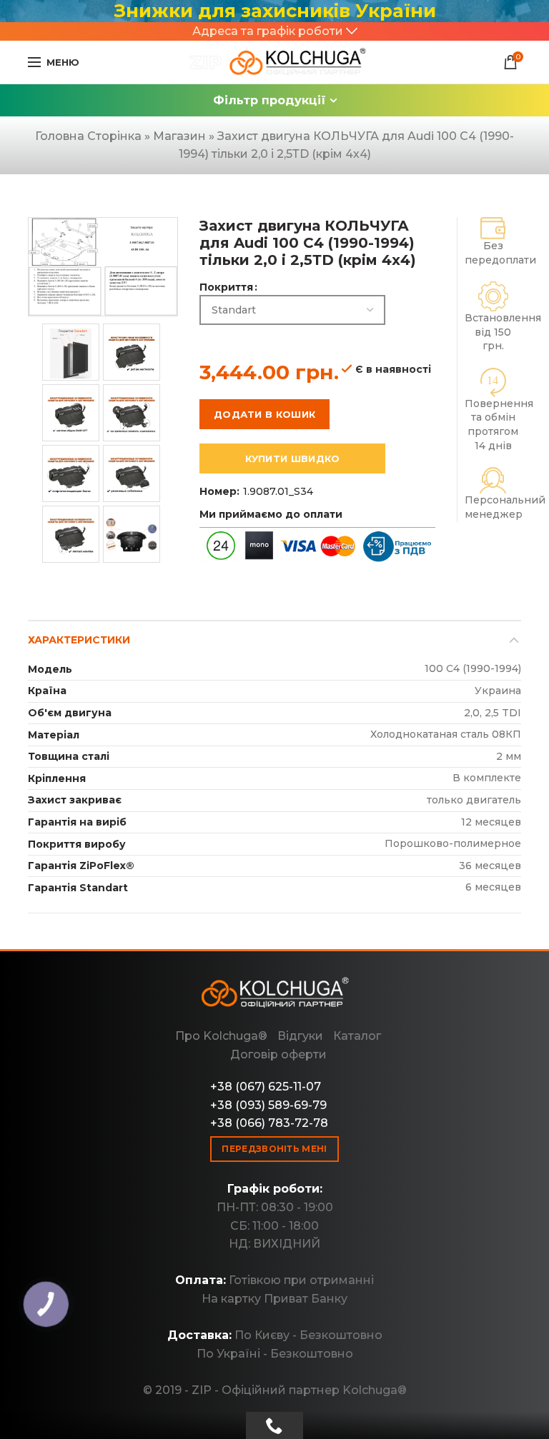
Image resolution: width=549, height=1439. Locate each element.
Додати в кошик (264, 414)
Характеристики (79, 639)
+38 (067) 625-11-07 (265, 1086)
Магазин (179, 136)
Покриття (226, 287)
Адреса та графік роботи (267, 31)
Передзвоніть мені (274, 1148)
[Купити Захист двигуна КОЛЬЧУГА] (274, 62)
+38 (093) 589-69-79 (268, 1105)
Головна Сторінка (88, 136)
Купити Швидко (292, 458)
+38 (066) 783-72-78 (269, 1123)
